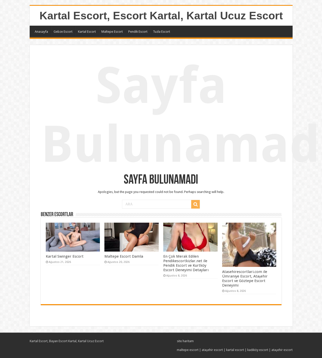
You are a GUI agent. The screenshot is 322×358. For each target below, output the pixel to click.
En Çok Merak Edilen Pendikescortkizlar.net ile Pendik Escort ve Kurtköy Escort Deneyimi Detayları (186, 263)
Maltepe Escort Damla (123, 256)
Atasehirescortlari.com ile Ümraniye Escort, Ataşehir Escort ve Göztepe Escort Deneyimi (245, 278)
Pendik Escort (137, 31)
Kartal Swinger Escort (65, 256)
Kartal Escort (87, 31)
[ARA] (195, 204)
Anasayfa (41, 31)
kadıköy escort (257, 350)
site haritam (185, 341)
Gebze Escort (63, 31)
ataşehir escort (212, 350)
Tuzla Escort (161, 31)
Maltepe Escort (112, 31)
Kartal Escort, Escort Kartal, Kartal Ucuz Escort (161, 16)
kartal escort (235, 350)
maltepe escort (187, 350)
